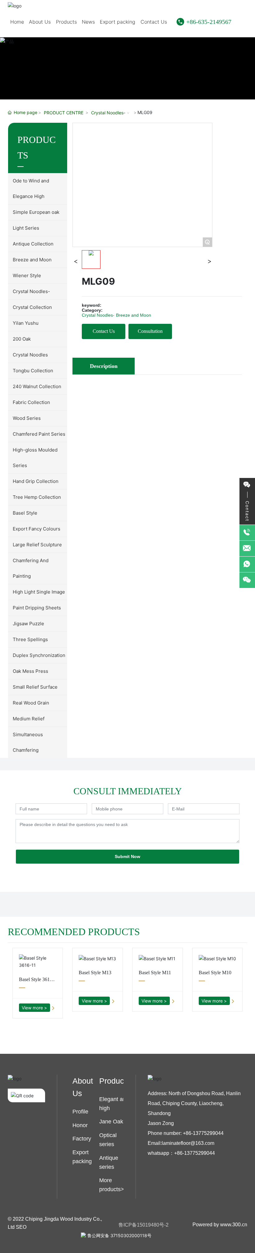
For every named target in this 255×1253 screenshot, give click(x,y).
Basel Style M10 (215, 972)
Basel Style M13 (95, 972)
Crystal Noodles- (108, 112)
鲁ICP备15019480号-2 (143, 1225)
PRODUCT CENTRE (63, 112)
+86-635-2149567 (208, 21)
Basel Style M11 (155, 972)
